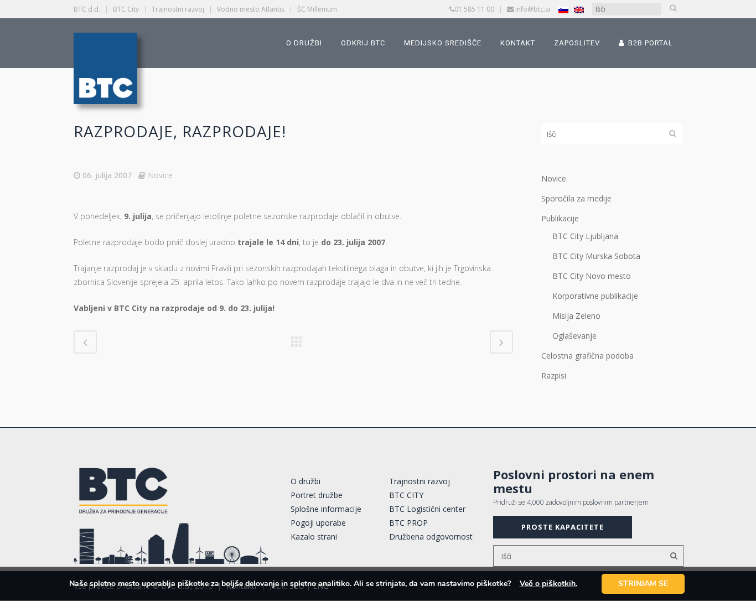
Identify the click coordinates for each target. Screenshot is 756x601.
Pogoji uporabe (318, 522)
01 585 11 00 (474, 9)
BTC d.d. (87, 9)
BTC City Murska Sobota (596, 256)
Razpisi (553, 375)
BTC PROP (408, 522)
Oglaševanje (574, 335)
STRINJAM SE (643, 583)
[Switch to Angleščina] (579, 9)
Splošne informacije (326, 509)
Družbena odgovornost (431, 536)
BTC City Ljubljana (585, 236)
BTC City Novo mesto (591, 276)
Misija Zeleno (576, 315)
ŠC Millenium (317, 9)
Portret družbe (317, 495)
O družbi (305, 481)
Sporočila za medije (576, 198)
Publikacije (560, 218)
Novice (160, 175)
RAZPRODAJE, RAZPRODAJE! (180, 131)
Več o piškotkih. (548, 583)
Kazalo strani (314, 536)
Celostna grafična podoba (587, 355)
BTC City (126, 9)
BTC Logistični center (427, 509)
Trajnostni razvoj (178, 9)
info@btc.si (532, 9)
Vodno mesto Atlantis (250, 9)
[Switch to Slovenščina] (563, 9)
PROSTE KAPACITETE (562, 527)
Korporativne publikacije (595, 296)
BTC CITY (406, 495)
